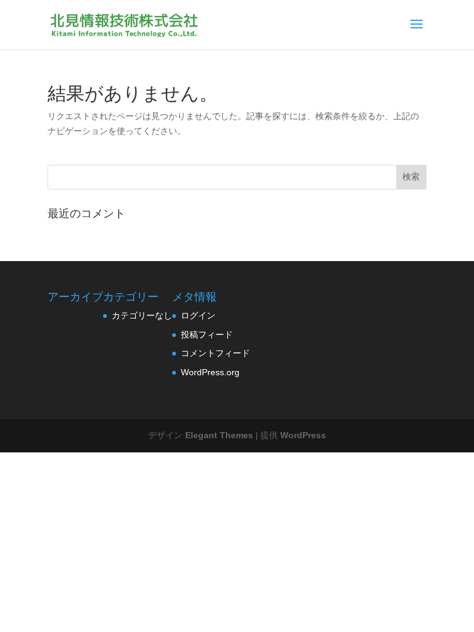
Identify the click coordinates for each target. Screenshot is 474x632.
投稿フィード (207, 334)
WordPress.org (210, 372)
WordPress (303, 435)
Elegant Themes (219, 435)
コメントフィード (215, 353)
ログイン (198, 315)
